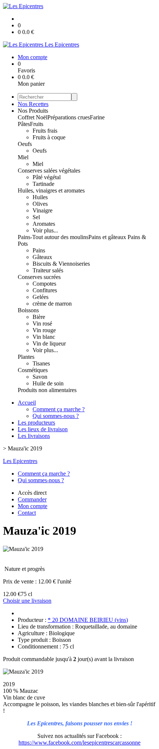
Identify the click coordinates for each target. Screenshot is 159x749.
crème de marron (52, 303)
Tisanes (41, 363)
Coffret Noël (32, 117)
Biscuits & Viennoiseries (61, 264)
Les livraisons (34, 436)
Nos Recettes (33, 104)
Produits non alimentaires (47, 390)
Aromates (44, 224)
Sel (36, 217)
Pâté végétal (47, 177)
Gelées (40, 297)
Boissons (28, 310)
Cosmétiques (33, 370)
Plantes (26, 357)
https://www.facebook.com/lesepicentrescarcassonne (79, 742)
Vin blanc (44, 337)
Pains (39, 250)
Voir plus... (45, 230)
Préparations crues (68, 117)
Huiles (40, 197)
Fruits (36, 124)
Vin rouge (44, 330)
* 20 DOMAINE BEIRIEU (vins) (88, 620)
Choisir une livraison (27, 601)
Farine (97, 117)
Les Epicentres (20, 461)
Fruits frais (45, 130)
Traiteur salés (48, 270)
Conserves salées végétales (49, 170)
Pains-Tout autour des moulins (53, 237)
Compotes (44, 283)
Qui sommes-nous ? (56, 416)
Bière (39, 317)
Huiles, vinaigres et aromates (51, 190)
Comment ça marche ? (59, 409)
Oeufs (25, 144)
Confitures (45, 290)
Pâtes (24, 124)
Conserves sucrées (39, 277)
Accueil (27, 402)
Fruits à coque (49, 137)
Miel (23, 157)
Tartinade (43, 184)
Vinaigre (43, 210)
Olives (40, 204)
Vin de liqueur (49, 343)
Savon (40, 377)
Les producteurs (36, 422)
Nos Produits (33, 111)
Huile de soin (48, 383)
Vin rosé (42, 323)
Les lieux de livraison (43, 429)
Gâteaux (42, 257)
